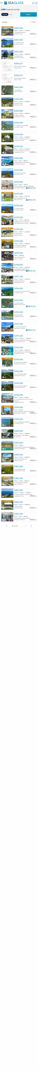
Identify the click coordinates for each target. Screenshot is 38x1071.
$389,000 (18, 419)
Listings (4, 14)
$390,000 (18, 359)
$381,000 (18, 514)
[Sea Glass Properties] (13, 4)
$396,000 (18, 288)
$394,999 (18, 347)
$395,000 (18, 300)
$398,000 (18, 264)
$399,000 (18, 170)
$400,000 (18, 87)
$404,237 (18, 63)
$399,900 (18, 158)
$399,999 (18, 134)
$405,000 (18, 28)
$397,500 (18, 276)
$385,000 (18, 454)
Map (11, 14)
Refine (28, 14)
